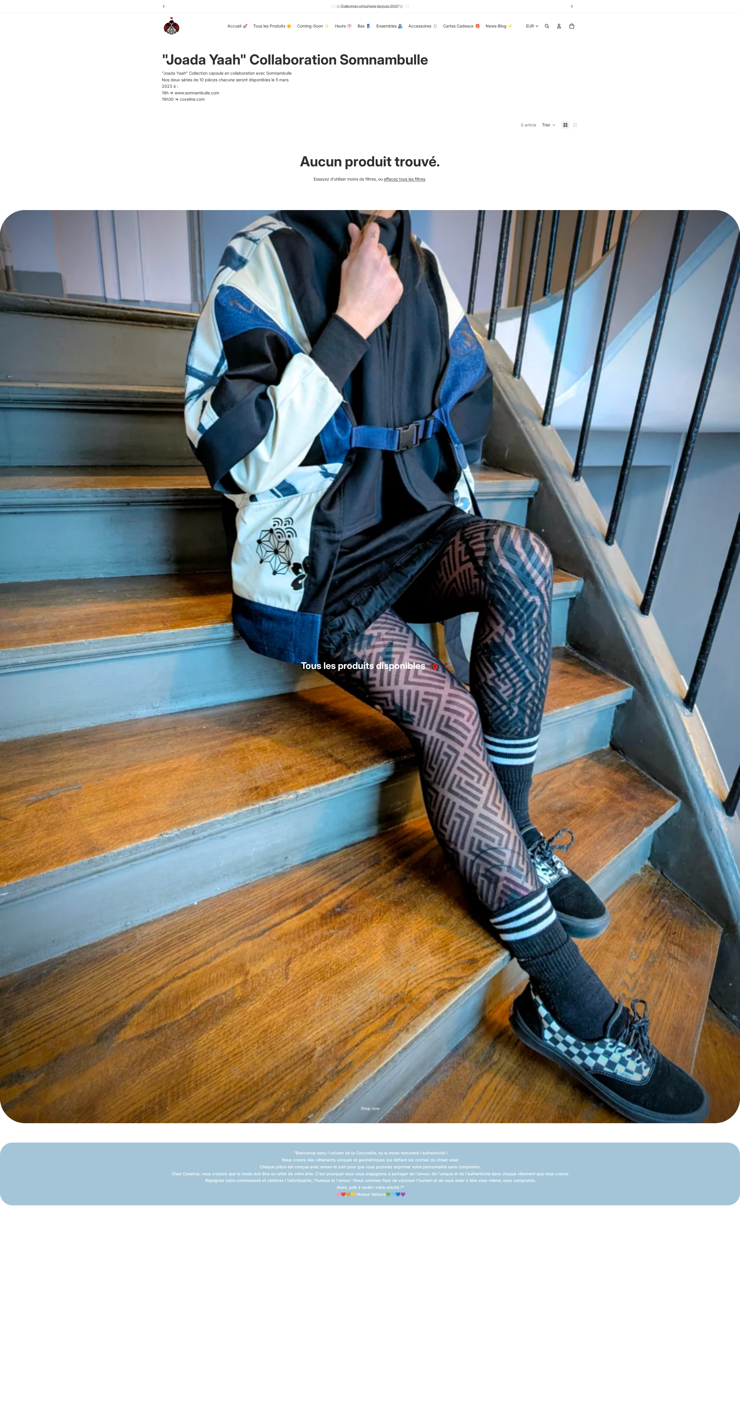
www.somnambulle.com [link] (197, 92)
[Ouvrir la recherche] (547, 26)
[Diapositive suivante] (571, 6)
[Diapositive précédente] (164, 6)
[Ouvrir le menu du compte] (559, 26)
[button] (549, 125)
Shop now (370, 1108)
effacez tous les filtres (404, 178)
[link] (279, 73)
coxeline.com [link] (192, 99)
